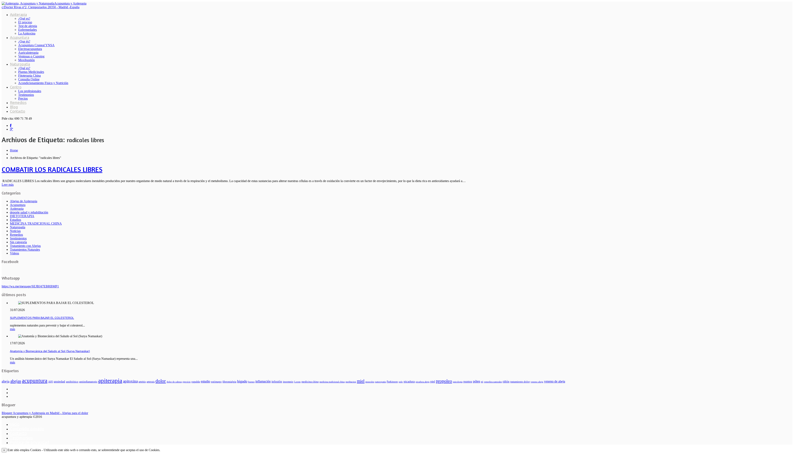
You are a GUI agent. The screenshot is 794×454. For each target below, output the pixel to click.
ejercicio (187, 382)
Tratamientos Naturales (25, 249)
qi (482, 381)
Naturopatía (20, 64)
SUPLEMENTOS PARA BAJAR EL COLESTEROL (42, 317)
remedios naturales (493, 382)
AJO (50, 381)
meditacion (351, 382)
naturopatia (380, 382)
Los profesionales (29, 91)
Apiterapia (18, 14)
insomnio (288, 381)
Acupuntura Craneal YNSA (36, 45)
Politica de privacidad (29, 442)
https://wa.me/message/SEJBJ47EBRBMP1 (30, 286)
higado (242, 381)
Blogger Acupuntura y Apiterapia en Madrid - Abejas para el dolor (45, 413)
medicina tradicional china (332, 382)
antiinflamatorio (88, 381)
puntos (467, 381)
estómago (216, 381)
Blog (14, 107)
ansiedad (59, 381)
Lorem (297, 382)
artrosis (151, 381)
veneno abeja (537, 382)
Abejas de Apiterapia (23, 201)
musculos (369, 382)
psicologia (458, 382)
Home (14, 150)
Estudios (15, 220)
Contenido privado (27, 428)
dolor (160, 381)
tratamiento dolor (520, 381)
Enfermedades (27, 29)
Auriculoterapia (28, 52)
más (12, 329)
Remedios (18, 102)
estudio (205, 381)
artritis (142, 381)
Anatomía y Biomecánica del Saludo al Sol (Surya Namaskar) (50, 351)
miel (361, 381)
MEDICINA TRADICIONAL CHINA (36, 223)
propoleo (444, 381)
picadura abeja (422, 382)
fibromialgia (229, 381)
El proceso (25, 22)
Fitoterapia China (29, 75)
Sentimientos (18, 238)
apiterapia (110, 380)
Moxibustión (26, 60)
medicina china (310, 381)
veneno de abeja (554, 381)
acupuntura (34, 381)
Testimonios (26, 95)
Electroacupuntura (30, 49)
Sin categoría (18, 242)
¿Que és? (24, 41)
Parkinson (392, 381)
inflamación (263, 381)
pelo (401, 382)
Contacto (17, 111)
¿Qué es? (24, 18)
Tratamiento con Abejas (25, 246)
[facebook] (10, 125)
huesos (251, 382)
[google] (11, 129)
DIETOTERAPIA (22, 216)
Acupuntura (19, 37)
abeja (6, 381)
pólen (476, 381)
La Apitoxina (26, 33)
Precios (23, 98)
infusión (276, 381)
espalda (195, 381)
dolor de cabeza (174, 382)
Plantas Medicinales (31, 72)
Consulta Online (28, 79)
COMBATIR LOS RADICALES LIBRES (52, 169)
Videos (14, 253)
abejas (15, 381)
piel (432, 381)
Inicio (14, 424)
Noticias (15, 231)
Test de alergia (27, 26)
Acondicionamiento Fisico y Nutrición (43, 83)
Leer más (8, 184)
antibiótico (72, 381)
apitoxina (130, 381)
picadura (409, 381)
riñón (506, 381)
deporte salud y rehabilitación (29, 212)
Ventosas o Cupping (31, 56)
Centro (16, 87)
